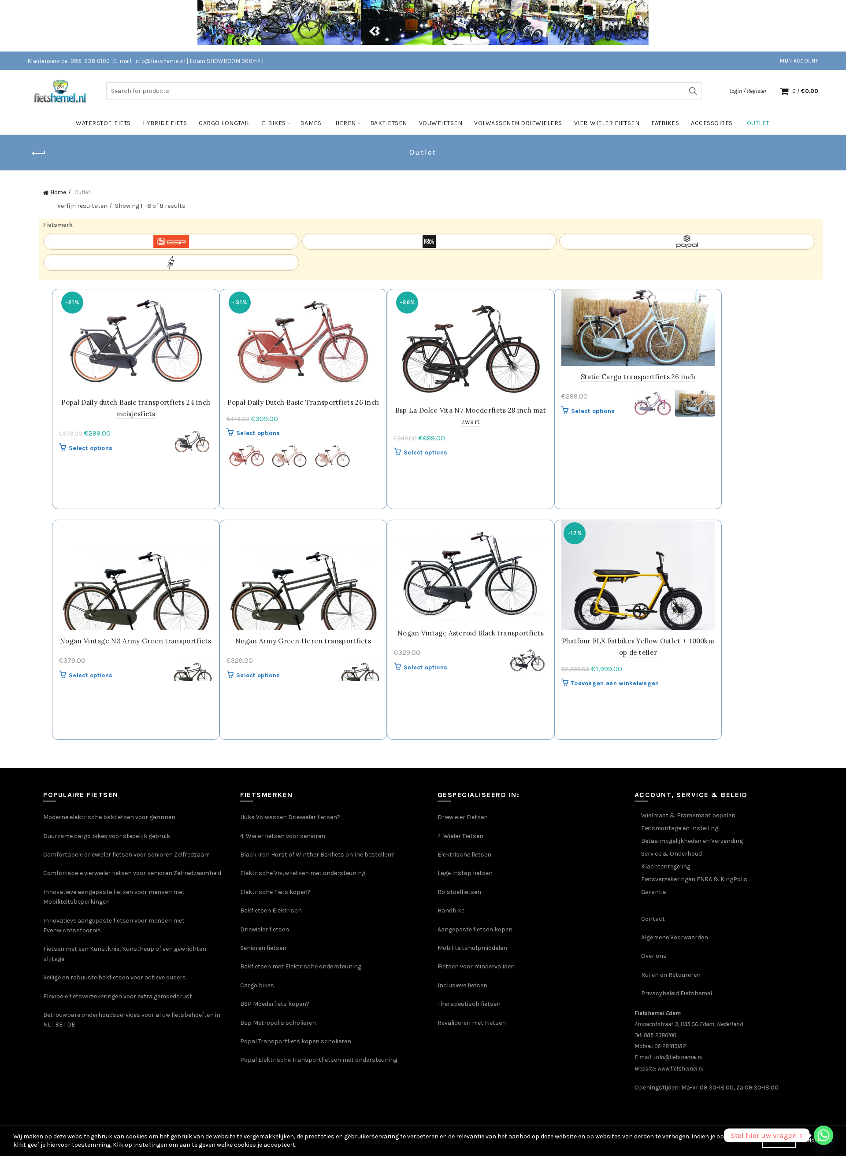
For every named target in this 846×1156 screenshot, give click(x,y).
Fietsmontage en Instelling (679, 828)
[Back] (39, 153)
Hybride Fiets (165, 123)
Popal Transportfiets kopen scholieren (295, 1041)
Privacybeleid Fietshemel (676, 993)
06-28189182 (670, 1046)
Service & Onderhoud (671, 853)
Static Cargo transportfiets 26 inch (638, 377)
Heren (345, 123)
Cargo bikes (257, 985)
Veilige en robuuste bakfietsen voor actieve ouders (114, 977)
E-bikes (274, 123)
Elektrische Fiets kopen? (275, 892)
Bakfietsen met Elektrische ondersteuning (300, 966)
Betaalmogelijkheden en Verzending (692, 841)
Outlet (758, 123)
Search (692, 91)
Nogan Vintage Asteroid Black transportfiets (470, 633)
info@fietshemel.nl (678, 1057)
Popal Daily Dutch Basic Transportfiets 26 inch (303, 402)
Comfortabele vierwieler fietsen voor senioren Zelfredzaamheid (132, 873)
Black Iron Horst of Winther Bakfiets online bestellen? (317, 854)
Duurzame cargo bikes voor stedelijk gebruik (106, 836)
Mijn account (799, 61)
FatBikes (665, 123)
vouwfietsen (441, 123)
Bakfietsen (388, 123)
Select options (90, 448)
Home (58, 192)
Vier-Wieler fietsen (607, 123)
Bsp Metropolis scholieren (278, 1023)
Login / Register (747, 91)
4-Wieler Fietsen (460, 836)
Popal (249, 1060)
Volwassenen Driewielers (518, 123)
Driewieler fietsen (264, 929)
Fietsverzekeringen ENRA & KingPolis (694, 879)
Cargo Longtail (224, 123)
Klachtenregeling (665, 866)
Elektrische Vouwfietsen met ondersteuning (302, 873)
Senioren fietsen (263, 948)
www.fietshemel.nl (680, 1068)
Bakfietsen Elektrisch (271, 910)
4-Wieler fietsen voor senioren (282, 836)
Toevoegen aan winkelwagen (615, 683)
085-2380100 (660, 1035)
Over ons (654, 956)
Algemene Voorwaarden (674, 937)
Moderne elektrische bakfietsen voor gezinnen (109, 817)
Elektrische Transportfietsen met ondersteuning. (328, 1060)
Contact (653, 919)
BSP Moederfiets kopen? (274, 1004)
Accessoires (712, 123)
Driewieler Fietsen (463, 817)
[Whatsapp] (823, 1135)
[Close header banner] (833, 26)
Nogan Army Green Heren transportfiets (303, 641)
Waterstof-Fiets (103, 123)
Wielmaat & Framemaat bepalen (688, 815)
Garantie (653, 892)
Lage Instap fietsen (465, 873)
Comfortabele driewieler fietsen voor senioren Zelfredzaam (126, 854)
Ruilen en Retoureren (671, 975)
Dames (311, 123)
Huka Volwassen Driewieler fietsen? (290, 817)
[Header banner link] (410, 26)
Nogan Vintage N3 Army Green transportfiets (136, 641)
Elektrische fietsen (464, 854)
